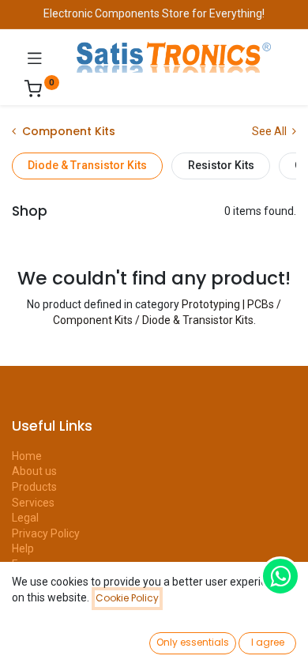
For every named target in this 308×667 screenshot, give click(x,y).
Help (23, 548)
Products (34, 486)
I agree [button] (267, 642)
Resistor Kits (221, 165)
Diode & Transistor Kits (87, 165)
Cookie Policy (127, 598)
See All (270, 131)
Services (33, 502)
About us (34, 471)
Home (27, 456)
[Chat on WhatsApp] (280, 576)
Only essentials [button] (192, 642)
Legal (25, 517)
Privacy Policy (46, 533)
